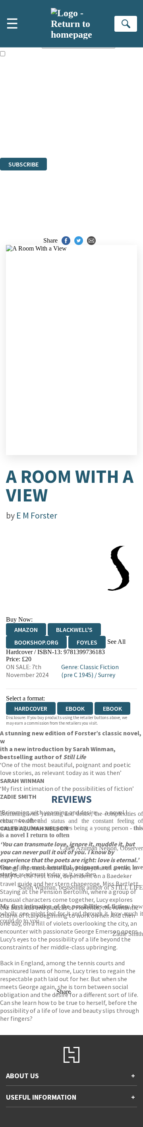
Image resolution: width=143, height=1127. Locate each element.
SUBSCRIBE (23, 164)
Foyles (87, 642)
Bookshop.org (36, 642)
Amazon (26, 629)
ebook (75, 708)
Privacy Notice (18, 132)
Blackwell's (74, 629)
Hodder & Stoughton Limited (91, 111)
